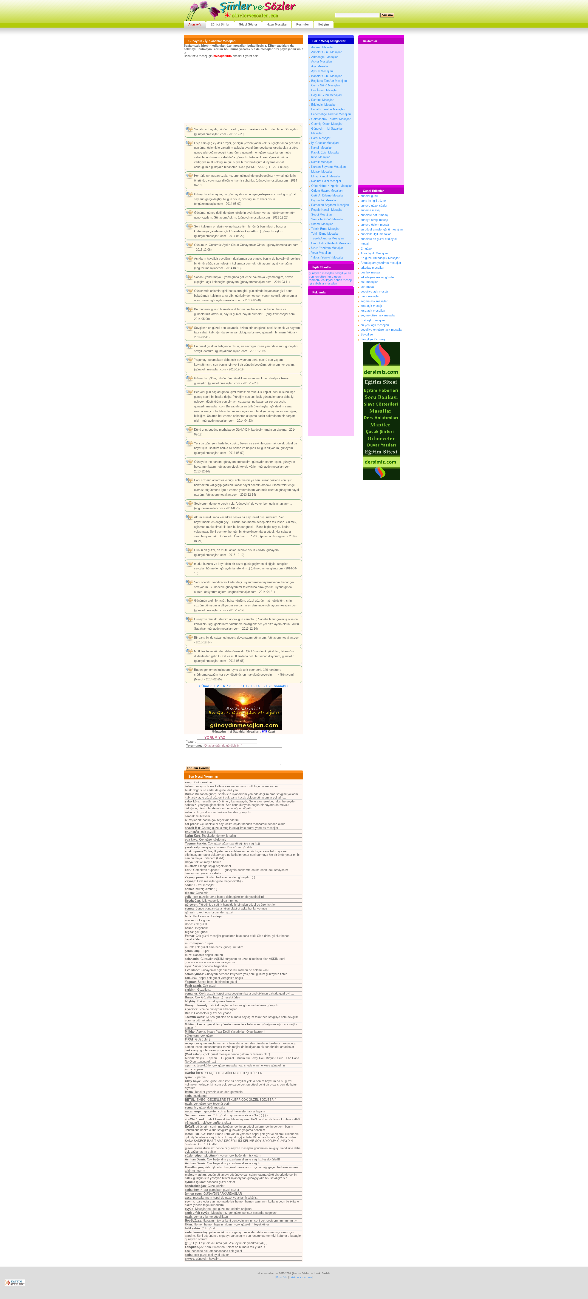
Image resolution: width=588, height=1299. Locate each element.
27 (265, 686)
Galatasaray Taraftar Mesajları (331, 119)
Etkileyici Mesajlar (323, 104)
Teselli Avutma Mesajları (327, 238)
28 (270, 686)
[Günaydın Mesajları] (243, 708)
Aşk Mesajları (320, 66)
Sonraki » (281, 686)
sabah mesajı (343, 280)
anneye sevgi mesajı (374, 220)
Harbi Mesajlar (320, 138)
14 (258, 686)
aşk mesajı (368, 286)
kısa (330, 276)
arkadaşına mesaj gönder (377, 277)
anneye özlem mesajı (375, 224)
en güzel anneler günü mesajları (382, 229)
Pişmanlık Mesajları (324, 200)
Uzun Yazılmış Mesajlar (327, 248)
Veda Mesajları (321, 252)
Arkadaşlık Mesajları (325, 57)
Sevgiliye (367, 334)
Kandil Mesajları (322, 147)
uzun (337, 276)
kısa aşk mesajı (371, 305)
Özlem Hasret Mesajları (327, 190)
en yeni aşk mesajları (375, 325)
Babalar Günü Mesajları (326, 76)
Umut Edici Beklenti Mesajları (331, 243)
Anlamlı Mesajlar (322, 47)
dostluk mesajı (370, 272)
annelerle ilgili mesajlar (376, 234)
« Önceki (205, 686)
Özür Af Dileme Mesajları (328, 195)
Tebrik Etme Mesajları (325, 228)
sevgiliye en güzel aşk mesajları (382, 329)
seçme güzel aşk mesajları (378, 315)
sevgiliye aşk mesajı (374, 291)
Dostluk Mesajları (322, 100)
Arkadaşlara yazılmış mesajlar (381, 262)
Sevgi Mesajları (321, 214)
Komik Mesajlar (321, 162)
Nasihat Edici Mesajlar (326, 181)
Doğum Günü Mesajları (326, 95)
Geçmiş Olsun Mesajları (327, 123)
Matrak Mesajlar (322, 171)
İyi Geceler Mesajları (325, 143)
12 (247, 686)
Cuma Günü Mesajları (325, 85)
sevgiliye (341, 273)
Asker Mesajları (321, 61)
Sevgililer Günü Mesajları (328, 219)
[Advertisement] (243, 90)
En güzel (366, 248)
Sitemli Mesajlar (322, 224)
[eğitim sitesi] (381, 478)
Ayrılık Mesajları (322, 71)
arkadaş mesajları (372, 267)
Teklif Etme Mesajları (325, 233)
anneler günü (369, 196)
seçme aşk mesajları (374, 301)
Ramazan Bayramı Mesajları (330, 205)
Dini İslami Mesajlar (324, 90)
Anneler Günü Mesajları (326, 52)
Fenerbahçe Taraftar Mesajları (331, 114)
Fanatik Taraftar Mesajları (328, 109)
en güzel (321, 276)
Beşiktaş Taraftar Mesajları (329, 80)
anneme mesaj (370, 210)
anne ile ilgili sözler (373, 200)
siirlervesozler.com (301, 1277)
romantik (314, 280)
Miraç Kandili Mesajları (326, 176)
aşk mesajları (370, 282)
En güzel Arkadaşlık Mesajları (380, 258)
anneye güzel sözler (374, 205)
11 (242, 686)
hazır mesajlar (370, 296)
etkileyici (327, 280)
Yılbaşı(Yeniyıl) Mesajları (328, 257)
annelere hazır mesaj (374, 215)
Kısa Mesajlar (320, 157)
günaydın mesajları (321, 273)
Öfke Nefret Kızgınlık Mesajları (332, 186)
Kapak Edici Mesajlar (325, 152)
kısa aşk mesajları (373, 310)
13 (252, 686)
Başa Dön (281, 1277)
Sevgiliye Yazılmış (373, 339)
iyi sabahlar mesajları (323, 283)
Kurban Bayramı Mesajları (328, 166)
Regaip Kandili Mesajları (327, 209)
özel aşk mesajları (373, 320)
